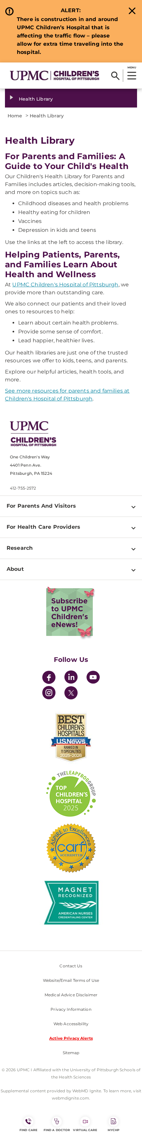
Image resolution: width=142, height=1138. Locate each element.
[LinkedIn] (71, 678)
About (15, 569)
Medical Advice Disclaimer (71, 994)
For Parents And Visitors (41, 506)
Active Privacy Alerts (71, 1038)
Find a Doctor (57, 1130)
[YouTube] (93, 678)
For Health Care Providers (43, 527)
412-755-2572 (23, 488)
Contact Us (70, 965)
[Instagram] (48, 694)
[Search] (115, 75)
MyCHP (114, 1130)
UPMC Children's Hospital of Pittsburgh (65, 284)
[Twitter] (71, 692)
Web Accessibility (71, 1023)
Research (20, 548)
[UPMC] (54, 75)
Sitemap (71, 1052)
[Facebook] (48, 678)
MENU (131, 67)
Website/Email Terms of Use (71, 980)
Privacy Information (71, 1009)
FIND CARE (28, 1130)
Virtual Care (85, 1130)
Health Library (36, 99)
